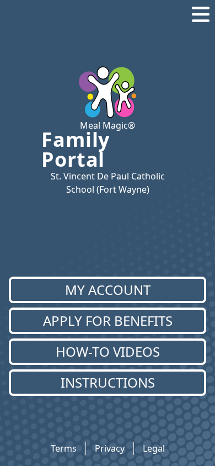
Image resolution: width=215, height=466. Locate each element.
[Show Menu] (201, 14)
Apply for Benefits (108, 320)
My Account (107, 289)
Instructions (108, 382)
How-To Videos (108, 351)
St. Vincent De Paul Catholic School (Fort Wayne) (108, 182)
